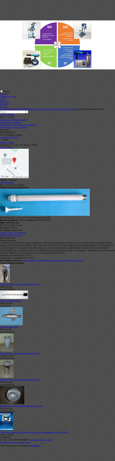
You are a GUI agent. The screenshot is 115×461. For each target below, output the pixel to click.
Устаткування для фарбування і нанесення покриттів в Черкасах (52, 260)
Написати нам (7, 142)
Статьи (3, 106)
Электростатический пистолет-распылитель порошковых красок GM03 (34, 432)
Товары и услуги (8, 96)
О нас (2, 99)
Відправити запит (8, 227)
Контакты (4, 101)
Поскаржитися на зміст (41, 440)
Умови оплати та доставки (12, 232)
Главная (4, 94)
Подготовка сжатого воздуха (14, 127)
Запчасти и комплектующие (13, 120)
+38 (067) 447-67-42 (9, 137)
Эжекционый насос (9, 327)
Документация (7, 182)
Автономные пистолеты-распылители (18, 125)
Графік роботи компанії (11, 235)
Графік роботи (7, 147)
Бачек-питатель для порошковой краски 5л (20, 284)
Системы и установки (10, 122)
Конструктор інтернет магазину (15, 442)
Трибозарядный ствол (10, 300)
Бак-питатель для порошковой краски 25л (20, 379)
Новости (4, 104)
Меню (6, 91)
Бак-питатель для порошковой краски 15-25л (21, 406)
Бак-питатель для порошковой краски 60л (20, 353)
